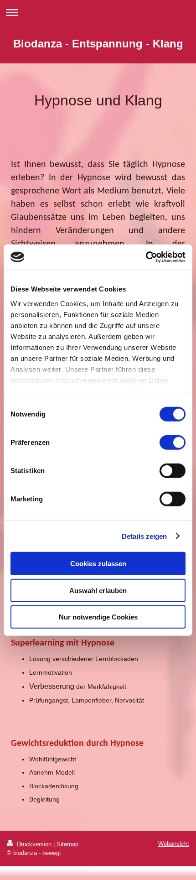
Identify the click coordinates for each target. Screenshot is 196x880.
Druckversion (34, 844)
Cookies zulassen (98, 564)
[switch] (173, 442)
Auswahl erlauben (98, 590)
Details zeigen (144, 536)
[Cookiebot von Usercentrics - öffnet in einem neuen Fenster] (146, 257)
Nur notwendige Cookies (98, 617)
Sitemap (67, 844)
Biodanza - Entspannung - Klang (98, 43)
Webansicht (173, 843)
